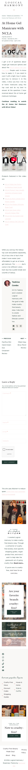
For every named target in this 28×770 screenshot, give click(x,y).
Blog (13, 755)
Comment (7, 393)
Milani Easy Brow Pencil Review (22, 343)
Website (6, 441)
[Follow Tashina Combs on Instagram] (20, 326)
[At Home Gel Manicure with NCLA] (14, 51)
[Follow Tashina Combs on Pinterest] (13, 329)
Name (5, 422)
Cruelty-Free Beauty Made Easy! (10, 750)
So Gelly (18, 264)
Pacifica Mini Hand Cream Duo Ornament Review (6, 346)
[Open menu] (14, 10)
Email (5, 432)
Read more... (19, 563)
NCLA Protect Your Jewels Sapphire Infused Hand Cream (14, 193)
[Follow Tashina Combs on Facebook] (13, 326)
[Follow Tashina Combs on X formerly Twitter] (17, 326)
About (8, 755)
